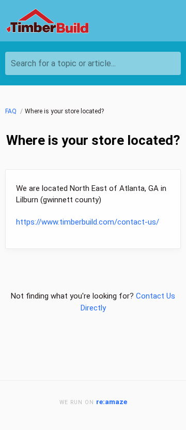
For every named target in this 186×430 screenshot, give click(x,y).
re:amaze (111, 401)
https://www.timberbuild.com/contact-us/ (87, 222)
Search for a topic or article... (63, 63)
